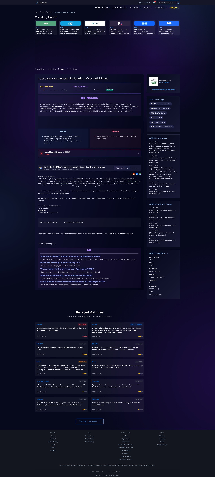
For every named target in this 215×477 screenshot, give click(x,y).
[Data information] (167, 253)
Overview (40, 69)
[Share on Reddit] (133, 174)
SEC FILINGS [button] (119, 7)
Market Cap (154, 257)
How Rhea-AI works (90, 160)
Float (151, 263)
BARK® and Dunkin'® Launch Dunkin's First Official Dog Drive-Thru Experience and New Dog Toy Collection (115, 348)
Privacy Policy (89, 442)
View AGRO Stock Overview (163, 89)
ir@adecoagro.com (50, 213)
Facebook (162, 439)
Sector (152, 274)
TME (160, 27)
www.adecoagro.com (125, 234)
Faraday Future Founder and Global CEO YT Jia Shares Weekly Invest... (45, 32)
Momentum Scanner (126, 447)
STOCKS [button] (134, 7)
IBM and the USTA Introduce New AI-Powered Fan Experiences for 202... (144, 33)
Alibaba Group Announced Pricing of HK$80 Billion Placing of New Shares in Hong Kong (61, 329)
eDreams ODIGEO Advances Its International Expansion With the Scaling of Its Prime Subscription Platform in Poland (61, 386)
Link (151, 283)
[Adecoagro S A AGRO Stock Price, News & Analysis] (153, 81)
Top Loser (82, 324)
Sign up (148, 2)
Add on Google (122, 168)
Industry (153, 269)
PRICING (174, 7)
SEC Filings (73, 69)
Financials (52, 69)
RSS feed (162, 436)
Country (153, 286)
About (53, 436)
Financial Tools (126, 456)
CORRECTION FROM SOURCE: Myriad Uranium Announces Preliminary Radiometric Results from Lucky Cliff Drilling (60, 404)
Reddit (162, 442)
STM (61, 27)
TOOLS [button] (146, 7)
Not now (135, 168)
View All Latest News (88, 421)
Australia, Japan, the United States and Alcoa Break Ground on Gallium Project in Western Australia (117, 366)
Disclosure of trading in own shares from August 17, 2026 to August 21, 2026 (116, 404)
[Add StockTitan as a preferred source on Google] (139, 174)
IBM (135, 27)
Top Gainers (126, 439)
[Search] (177, 2)
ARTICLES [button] (160, 7)
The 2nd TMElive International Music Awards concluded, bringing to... (166, 33)
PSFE (111, 27)
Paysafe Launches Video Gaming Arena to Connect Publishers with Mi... (119, 33)
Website (152, 280)
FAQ (53, 445)
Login (140, 2)
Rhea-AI (53, 447)
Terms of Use (89, 436)
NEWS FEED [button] (101, 7)
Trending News (45, 17)
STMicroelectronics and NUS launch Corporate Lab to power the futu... (69, 32)
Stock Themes (125, 450)
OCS (86, 27)
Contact (53, 439)
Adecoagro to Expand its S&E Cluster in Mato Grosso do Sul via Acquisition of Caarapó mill (163, 160)
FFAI (37, 27)
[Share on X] (130, 174)
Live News (125, 453)
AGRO (167, 82)
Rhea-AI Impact (46, 87)
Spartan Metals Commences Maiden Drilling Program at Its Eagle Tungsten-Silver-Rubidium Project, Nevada (116, 386)
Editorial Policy (53, 442)
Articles (125, 436)
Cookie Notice (89, 439)
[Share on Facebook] (136, 174)
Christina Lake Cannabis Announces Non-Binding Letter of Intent (60, 348)
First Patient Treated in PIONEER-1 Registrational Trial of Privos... (95, 32)
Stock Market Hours (125, 459)
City (151, 292)
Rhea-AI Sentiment (80, 87)
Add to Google (162, 445)
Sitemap (53, 450)
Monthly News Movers (125, 445)
